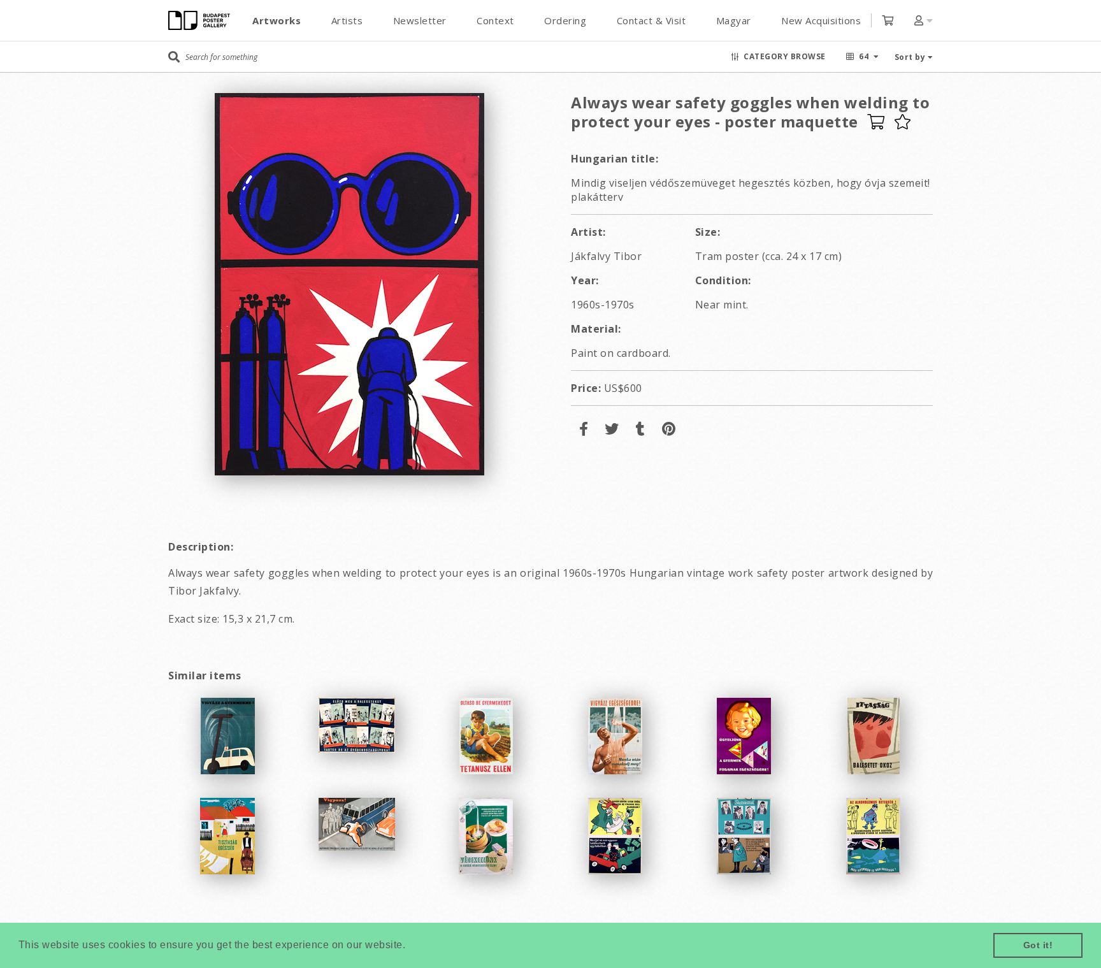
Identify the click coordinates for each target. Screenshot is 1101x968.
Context (495, 20)
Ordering (565, 20)
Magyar (733, 20)
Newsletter (420, 20)
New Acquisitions (821, 20)
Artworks (276, 20)
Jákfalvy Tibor (606, 256)
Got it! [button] (1038, 945)
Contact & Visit (651, 20)
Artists (347, 20)
